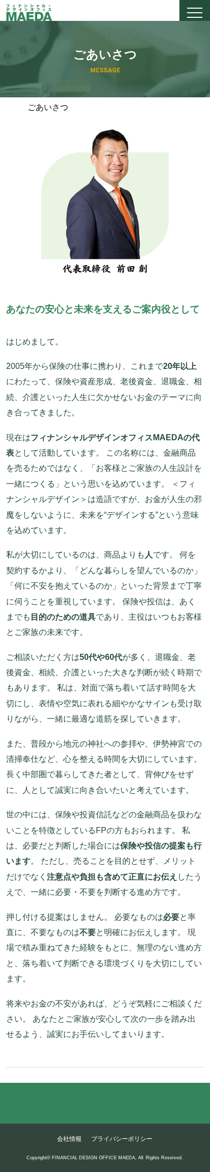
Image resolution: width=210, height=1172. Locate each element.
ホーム (17, 106)
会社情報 (69, 1138)
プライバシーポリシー (121, 1138)
